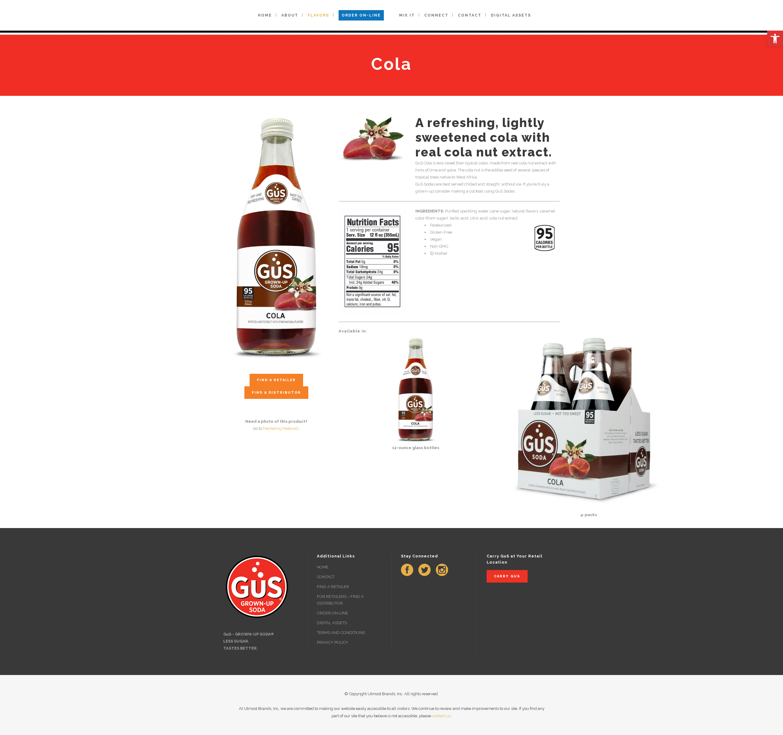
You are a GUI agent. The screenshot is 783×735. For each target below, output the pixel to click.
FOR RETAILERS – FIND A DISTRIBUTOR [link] (340, 600)
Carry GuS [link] (507, 576)
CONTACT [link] (326, 577)
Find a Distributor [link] (276, 393)
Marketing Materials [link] (281, 428)
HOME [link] (322, 567)
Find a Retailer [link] (276, 380)
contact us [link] (441, 716)
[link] (775, 39)
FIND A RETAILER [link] (333, 586)
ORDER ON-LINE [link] (332, 613)
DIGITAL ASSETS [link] (332, 623)
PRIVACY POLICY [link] (332, 642)
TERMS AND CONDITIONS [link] (341, 632)
